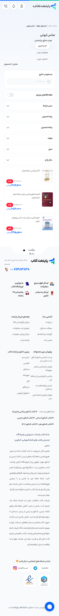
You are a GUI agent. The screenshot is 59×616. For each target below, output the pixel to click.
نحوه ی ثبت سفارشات (21, 328)
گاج (28, 381)
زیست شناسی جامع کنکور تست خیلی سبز (41, 359)
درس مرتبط (48, 106)
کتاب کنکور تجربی (25, 418)
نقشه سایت (25, 340)
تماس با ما (48, 340)
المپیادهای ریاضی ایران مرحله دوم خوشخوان (26, 196)
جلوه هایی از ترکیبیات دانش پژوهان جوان (26, 219)
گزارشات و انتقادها (44, 334)
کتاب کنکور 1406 (29, 424)
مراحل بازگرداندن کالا (21, 322)
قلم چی (26, 363)
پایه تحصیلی (47, 117)
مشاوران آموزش (23, 393)
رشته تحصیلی (47, 127)
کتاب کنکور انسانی (44, 418)
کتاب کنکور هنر (45, 424)
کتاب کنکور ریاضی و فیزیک (23, 412)
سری (50, 149)
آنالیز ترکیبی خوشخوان (31, 170)
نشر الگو (26, 387)
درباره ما (49, 322)
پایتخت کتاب (52, 26)
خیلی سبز (26, 357)
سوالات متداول (46, 328)
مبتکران (26, 369)
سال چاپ (49, 160)
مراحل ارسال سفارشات (20, 334)
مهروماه (26, 375)
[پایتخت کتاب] (44, 6)
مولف (50, 138)
